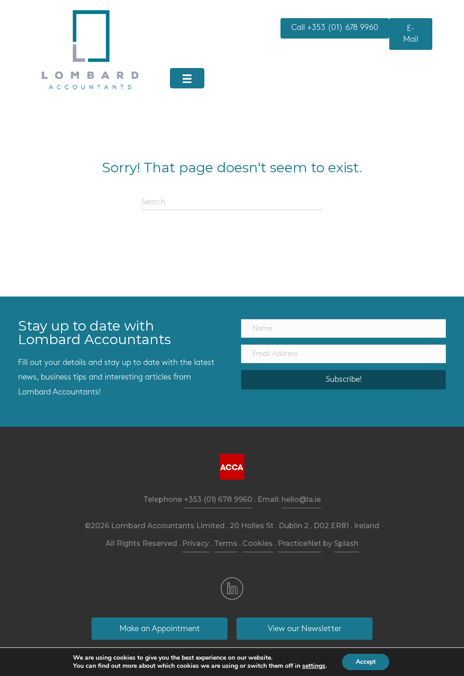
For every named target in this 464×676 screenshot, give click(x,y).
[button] (343, 379)
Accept (366, 661)
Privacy (195, 543)
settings (313, 666)
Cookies (257, 543)
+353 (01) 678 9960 (218, 499)
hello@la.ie (301, 499)
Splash (346, 543)
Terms (225, 543)
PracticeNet (299, 543)
